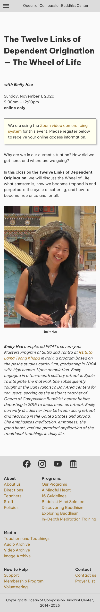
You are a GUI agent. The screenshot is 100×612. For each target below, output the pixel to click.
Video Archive (17, 550)
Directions (13, 490)
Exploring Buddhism (60, 513)
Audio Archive (17, 544)
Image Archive (17, 555)
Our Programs (54, 484)
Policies (11, 507)
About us (12, 484)
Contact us (85, 575)
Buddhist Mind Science (63, 501)
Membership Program (23, 581)
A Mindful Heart (56, 490)
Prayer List (85, 581)
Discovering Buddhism (62, 507)
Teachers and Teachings (27, 538)
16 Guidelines (54, 495)
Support (11, 575)
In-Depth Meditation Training (69, 519)
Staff (8, 501)
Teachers (12, 495)
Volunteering (16, 586)
